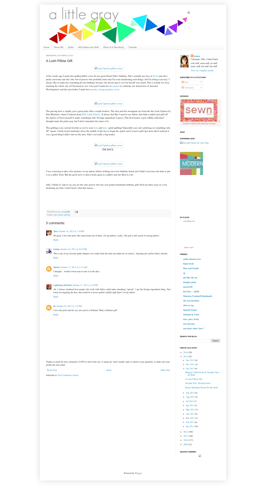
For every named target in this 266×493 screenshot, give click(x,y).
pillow (60, 214)
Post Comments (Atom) (68, 375)
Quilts (71, 47)
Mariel (56, 267)
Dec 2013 (190, 360)
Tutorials (132, 47)
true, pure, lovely (191, 319)
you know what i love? (193, 328)
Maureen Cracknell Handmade (197, 296)
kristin (56, 249)
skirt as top (188, 305)
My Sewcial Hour (191, 300)
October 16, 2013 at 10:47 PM (73, 249)
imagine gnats (189, 282)
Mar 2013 (190, 418)
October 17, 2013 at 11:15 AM (73, 267)
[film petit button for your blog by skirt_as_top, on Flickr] (194, 142)
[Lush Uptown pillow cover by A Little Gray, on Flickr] (108, 68)
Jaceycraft (188, 286)
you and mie (189, 323)
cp (184, 272)
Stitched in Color (191, 314)
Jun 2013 (190, 405)
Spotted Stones (190, 309)
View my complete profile (202, 70)
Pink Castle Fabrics (91, 114)
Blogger (138, 473)
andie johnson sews (192, 259)
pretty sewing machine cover (105, 89)
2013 (185, 356)
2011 (185, 435)
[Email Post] (76, 211)
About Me (58, 47)
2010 (185, 440)
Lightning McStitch (62, 285)
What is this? (189, 247)
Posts (186, 82)
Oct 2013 (190, 368)
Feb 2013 (190, 422)
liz (54, 306)
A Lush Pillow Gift (193, 378)
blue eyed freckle (191, 268)
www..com (189, 221)
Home (46, 47)
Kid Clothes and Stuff (88, 47)
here (96, 127)
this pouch (114, 85)
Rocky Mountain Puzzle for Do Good (201, 387)
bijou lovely (188, 263)
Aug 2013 (190, 396)
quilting (67, 214)
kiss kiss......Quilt (191, 291)
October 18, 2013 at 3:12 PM (69, 306)
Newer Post (52, 370)
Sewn (155, 75)
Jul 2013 (190, 401)
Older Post (165, 370)
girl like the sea (190, 277)
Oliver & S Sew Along (113, 47)
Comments (188, 87)
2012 (185, 431)
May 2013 (190, 409)
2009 (185, 444)
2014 (185, 352)
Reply (55, 239)
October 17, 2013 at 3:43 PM (85, 285)
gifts (55, 214)
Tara (55, 231)
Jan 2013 (190, 426)
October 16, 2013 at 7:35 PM (71, 231)
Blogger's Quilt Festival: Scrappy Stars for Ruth (202, 373)
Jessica (197, 56)
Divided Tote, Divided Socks (198, 383)
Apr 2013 (190, 413)
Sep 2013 (190, 392)
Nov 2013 (190, 364)
